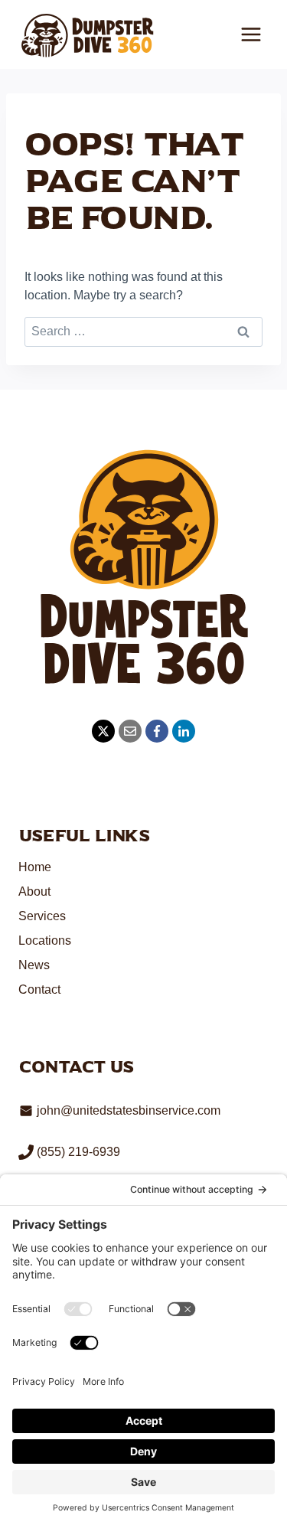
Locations (44, 940)
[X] (103, 731)
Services (42, 916)
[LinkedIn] (183, 731)
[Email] (130, 731)
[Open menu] (251, 34)
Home (34, 867)
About (34, 891)
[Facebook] (156, 731)
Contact (39, 989)
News (34, 964)
